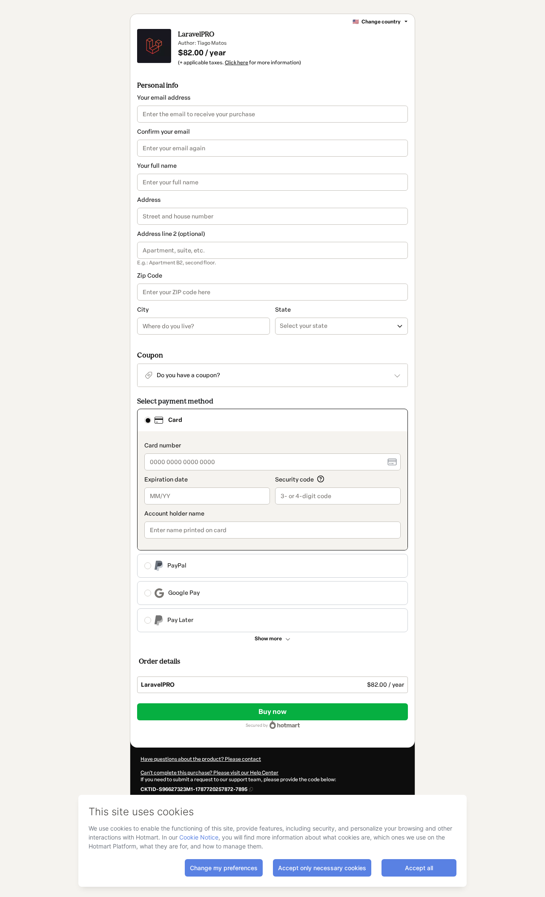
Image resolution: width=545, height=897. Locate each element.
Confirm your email (163, 131)
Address (149, 199)
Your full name (157, 165)
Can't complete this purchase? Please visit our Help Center (209, 773)
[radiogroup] (272, 520)
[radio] (147, 420)
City (143, 309)
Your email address (163, 97)
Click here (236, 63)
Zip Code (149, 275)
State (283, 309)
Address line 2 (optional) (171, 234)
